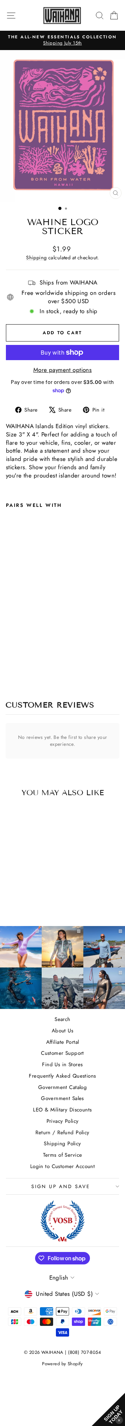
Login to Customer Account (62, 1166)
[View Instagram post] (21, 988)
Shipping (36, 257)
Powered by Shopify (62, 1363)
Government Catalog (62, 1087)
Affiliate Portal (62, 1042)
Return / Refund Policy (62, 1132)
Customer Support (62, 1053)
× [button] (119, 1420)
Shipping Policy (62, 1143)
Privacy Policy (63, 1121)
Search (62, 1019)
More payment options (62, 370)
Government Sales (62, 1098)
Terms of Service (62, 1155)
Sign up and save (60, 1186)
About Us (62, 1030)
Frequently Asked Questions (62, 1076)
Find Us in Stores (62, 1064)
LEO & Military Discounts (62, 1110)
